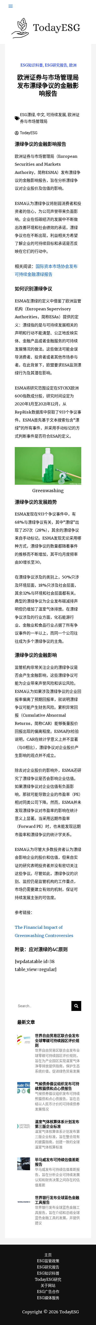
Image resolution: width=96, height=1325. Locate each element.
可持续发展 (56, 114)
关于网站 (48, 1285)
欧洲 (73, 65)
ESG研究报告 (56, 65)
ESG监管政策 (48, 1261)
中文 (41, 114)
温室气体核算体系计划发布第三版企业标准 (57, 1124)
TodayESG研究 (48, 1279)
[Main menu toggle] (10, 6)
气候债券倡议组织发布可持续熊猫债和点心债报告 (57, 1086)
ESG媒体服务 (48, 1297)
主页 (48, 1255)
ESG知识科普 (31, 65)
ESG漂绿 (27, 114)
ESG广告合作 (48, 1291)
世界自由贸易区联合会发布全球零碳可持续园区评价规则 (57, 1040)
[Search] (76, 1006)
